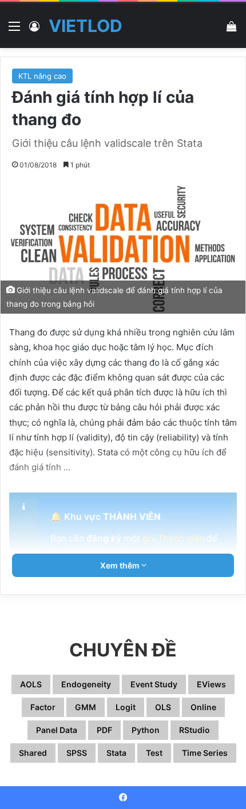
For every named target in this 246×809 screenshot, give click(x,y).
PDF (104, 730)
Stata (116, 753)
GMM (85, 707)
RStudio (194, 730)
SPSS (76, 753)
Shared (33, 753)
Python (146, 730)
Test (154, 753)
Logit (126, 707)
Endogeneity (86, 684)
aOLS (31, 684)
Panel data (56, 730)
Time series (205, 753)
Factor (42, 707)
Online (203, 707)
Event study (153, 684)
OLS (163, 707)
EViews (211, 684)
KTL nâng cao (42, 76)
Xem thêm (120, 565)
